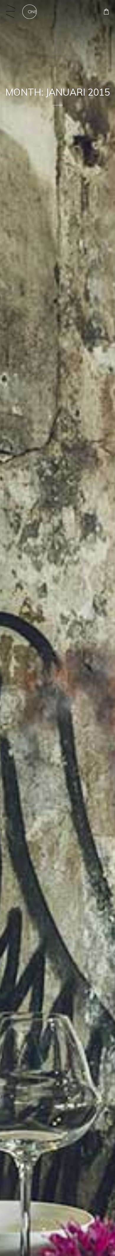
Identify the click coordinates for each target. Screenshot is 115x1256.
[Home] (29, 11)
